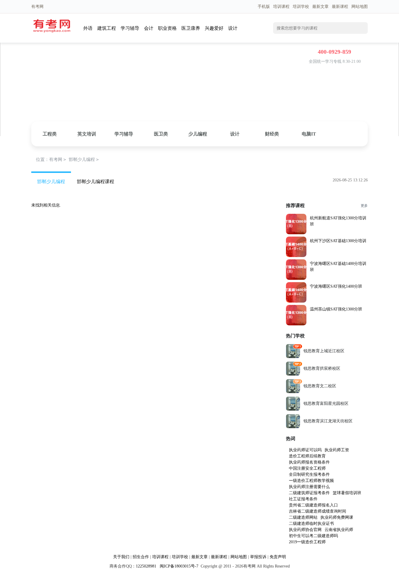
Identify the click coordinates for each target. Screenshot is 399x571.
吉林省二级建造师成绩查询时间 (317, 511)
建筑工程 (106, 28)
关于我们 (121, 557)
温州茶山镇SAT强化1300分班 (336, 309)
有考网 (55, 159)
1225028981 (146, 566)
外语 (88, 28)
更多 (364, 206)
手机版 (264, 6)
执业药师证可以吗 (305, 450)
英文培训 (86, 133)
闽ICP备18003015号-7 (178, 566)
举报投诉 (258, 557)
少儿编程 (197, 133)
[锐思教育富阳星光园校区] (293, 409)
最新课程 (340, 6)
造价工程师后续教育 (307, 456)
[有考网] (51, 31)
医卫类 (161, 133)
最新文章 (320, 6)
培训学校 (301, 6)
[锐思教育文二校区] (293, 392)
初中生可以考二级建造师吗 (313, 536)
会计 (148, 28)
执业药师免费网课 (336, 517)
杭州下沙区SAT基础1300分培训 (338, 241)
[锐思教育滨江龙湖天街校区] (293, 427)
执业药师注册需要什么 (309, 487)
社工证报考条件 (303, 499)
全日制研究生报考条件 (309, 474)
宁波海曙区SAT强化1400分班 (336, 286)
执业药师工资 (337, 450)
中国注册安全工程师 (307, 468)
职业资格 (167, 28)
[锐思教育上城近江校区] (293, 357)
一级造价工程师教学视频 (311, 480)
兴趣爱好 (214, 28)
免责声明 (278, 557)
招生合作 (141, 557)
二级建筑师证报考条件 (309, 493)
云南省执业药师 (339, 529)
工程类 (50, 133)
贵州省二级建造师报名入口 (313, 505)
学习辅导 (130, 28)
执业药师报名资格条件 (309, 462)
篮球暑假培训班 (347, 493)
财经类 (272, 133)
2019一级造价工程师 (307, 542)
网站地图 (359, 6)
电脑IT (309, 133)
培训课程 (281, 6)
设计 (232, 28)
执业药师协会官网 (305, 529)
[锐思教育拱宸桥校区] (293, 374)
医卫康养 (190, 28)
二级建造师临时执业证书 (311, 523)
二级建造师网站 (303, 517)
